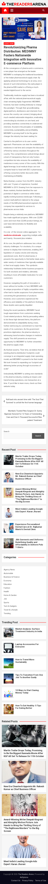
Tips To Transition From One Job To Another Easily (29, 676)
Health (6, 591)
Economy (7, 581)
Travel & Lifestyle (11, 610)
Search (6, 431)
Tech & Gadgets (10, 606)
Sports (6, 602)
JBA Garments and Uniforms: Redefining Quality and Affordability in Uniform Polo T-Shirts (29, 543)
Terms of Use (40, 880)
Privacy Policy (27, 880)
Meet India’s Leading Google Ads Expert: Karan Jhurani (29, 510)
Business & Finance (12, 577)
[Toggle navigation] (12, 10)
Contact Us (15, 880)
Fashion (7, 588)
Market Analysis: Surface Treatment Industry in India (28, 630)
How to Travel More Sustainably (24, 660)
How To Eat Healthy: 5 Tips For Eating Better (28, 706)
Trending (7, 613)
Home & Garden (10, 595)
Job (5, 599)
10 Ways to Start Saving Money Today (27, 691)
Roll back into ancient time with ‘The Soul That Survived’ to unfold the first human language (24, 401)
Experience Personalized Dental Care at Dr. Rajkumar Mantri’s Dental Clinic (28, 527)
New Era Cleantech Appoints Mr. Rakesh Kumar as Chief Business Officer (29, 476)
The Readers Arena (26, 874)
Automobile (8, 573)
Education (8, 584)
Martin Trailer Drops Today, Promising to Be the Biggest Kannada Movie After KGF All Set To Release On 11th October (29, 461)
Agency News (9, 43)
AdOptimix (24, 877)
